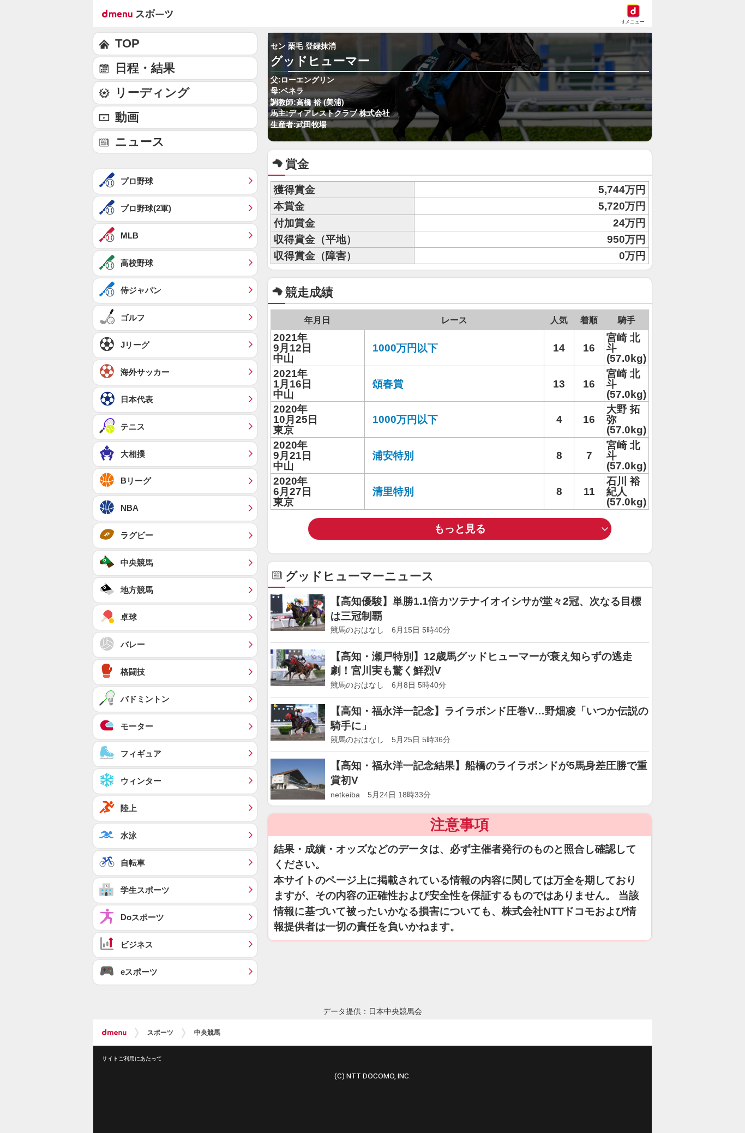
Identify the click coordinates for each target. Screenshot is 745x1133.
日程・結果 (145, 68)
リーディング (152, 92)
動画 (127, 117)
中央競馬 (207, 1032)
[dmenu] (114, 1032)
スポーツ (160, 1032)
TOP (127, 43)
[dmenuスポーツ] (141, 13)
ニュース (140, 141)
